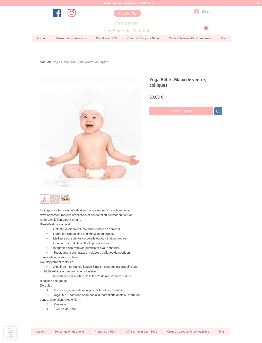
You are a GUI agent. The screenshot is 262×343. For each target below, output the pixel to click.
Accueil (45, 62)
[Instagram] (72, 13)
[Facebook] (57, 13)
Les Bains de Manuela (127, 31)
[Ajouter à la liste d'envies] (218, 111)
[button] (206, 27)
